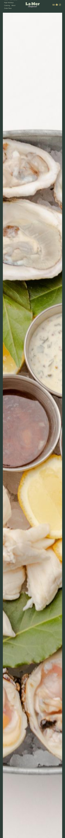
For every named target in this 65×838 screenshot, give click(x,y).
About (13, 6)
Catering (7, 6)
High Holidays (9, 3)
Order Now (8, 8)
